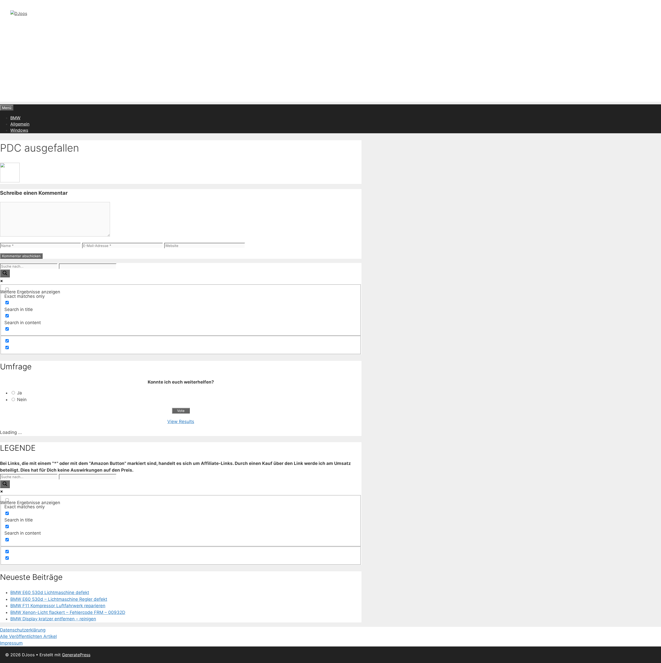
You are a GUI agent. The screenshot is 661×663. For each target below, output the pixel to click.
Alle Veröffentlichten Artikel (28, 636)
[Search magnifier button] (5, 273)
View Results (180, 421)
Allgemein (19, 124)
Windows (19, 130)
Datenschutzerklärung (22, 630)
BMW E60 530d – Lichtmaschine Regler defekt (58, 599)
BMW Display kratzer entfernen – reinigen (53, 618)
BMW (15, 117)
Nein (22, 399)
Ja (19, 392)
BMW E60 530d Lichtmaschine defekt (49, 592)
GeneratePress (76, 654)
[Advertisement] (330, 65)
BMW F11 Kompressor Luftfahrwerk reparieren (57, 605)
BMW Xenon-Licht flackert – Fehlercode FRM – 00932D (67, 612)
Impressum (11, 643)
